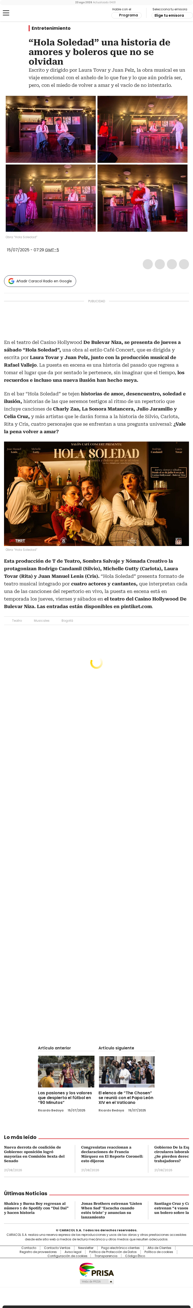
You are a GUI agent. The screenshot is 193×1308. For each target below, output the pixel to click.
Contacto (28, 1248)
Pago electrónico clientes (120, 1248)
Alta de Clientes (159, 1248)
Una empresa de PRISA (96, 1269)
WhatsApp (184, 264)
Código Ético (135, 1256)
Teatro (17, 620)
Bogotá (67, 620)
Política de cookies (158, 1252)
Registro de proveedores (38, 1252)
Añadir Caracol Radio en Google (44, 281)
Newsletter (85, 1248)
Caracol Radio (24, 13)
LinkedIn (172, 264)
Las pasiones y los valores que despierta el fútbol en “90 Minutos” (65, 1097)
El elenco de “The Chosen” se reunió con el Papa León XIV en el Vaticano (126, 1097)
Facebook (148, 264)
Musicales (42, 620)
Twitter (160, 264)
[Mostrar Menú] (6, 13)
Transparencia (105, 1256)
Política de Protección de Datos (113, 1252)
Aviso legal (73, 1252)
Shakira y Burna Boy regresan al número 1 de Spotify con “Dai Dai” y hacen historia (36, 1208)
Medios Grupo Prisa (97, 1281)
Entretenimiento (51, 28)
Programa (128, 15)
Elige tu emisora (169, 15)
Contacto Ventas (57, 1248)
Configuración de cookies (67, 1256)
